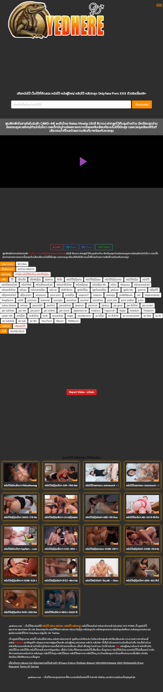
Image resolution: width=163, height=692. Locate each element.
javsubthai (65, 305)
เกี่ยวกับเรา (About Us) (21, 663)
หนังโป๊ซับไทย (29, 274)
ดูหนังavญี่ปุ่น (99, 290)
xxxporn (97, 295)
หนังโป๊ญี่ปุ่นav (93, 279)
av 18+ (33, 321)
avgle (70, 316)
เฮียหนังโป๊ (20, 326)
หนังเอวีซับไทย (64, 285)
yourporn (41, 295)
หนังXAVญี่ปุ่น (38, 290)
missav (24, 305)
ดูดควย (142, 290)
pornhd (84, 300)
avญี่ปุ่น (21, 316)
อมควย (49, 279)
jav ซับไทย (132, 305)
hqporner (110, 310)
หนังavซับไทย (9, 290)
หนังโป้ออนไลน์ (9, 285)
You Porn (46, 321)
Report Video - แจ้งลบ (81, 392)
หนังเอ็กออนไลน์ (44, 285)
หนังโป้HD (26, 285)
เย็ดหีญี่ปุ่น (35, 279)
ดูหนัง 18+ (128, 290)
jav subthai (8, 310)
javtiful (51, 305)
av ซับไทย (113, 316)
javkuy (105, 305)
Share (72, 247)
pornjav (58, 300)
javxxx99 (37, 305)
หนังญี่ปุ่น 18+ (99, 285)
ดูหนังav (115, 290)
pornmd (45, 300)
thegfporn (7, 300)
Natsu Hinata (58, 253)
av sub (22, 321)
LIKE (58, 247)
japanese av (80, 310)
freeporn (148, 310)
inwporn (95, 310)
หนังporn (125, 285)
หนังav (23, 290)
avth (45, 316)
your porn (55, 295)
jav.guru (118, 305)
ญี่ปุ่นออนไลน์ (9, 295)
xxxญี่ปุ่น (69, 295)
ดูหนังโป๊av (82, 290)
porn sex (112, 300)
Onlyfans (19, 642)
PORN (18, 274)
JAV (118, 646)
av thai (147, 316)
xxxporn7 (84, 295)
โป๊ (12, 279)
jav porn (35, 310)
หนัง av (53, 290)
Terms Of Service (29, 666)
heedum (134, 310)
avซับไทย (45, 253)
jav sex (22, 310)
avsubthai (57, 316)
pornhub (71, 300)
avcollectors (84, 316)
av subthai (8, 321)
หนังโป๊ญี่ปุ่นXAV (113, 279)
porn (140, 300)
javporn (79, 305)
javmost (92, 305)
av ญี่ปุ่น (99, 316)
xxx (139, 295)
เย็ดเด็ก (22, 279)
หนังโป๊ (146, 279)
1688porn (73, 321)
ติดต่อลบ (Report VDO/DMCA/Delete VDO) (99, 663)
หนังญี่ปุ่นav (82, 285)
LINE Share (104, 247)
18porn (60, 321)
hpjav (122, 310)
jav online (49, 310)
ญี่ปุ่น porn (25, 295)
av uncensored (131, 316)
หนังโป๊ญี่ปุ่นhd (74, 279)
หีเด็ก (59, 279)
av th (158, 316)
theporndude (152, 295)
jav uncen (147, 305)
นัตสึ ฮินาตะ (67, 290)
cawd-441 (7, 316)
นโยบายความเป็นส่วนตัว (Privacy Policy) (54, 663)
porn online (127, 300)
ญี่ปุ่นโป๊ (154, 290)
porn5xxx (98, 300)
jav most (64, 310)
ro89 (20, 300)
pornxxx (32, 300)
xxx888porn (126, 295)
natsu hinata (9, 305)
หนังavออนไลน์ (141, 285)
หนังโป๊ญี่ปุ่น (43, 274)
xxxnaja (110, 295)
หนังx (113, 285)
